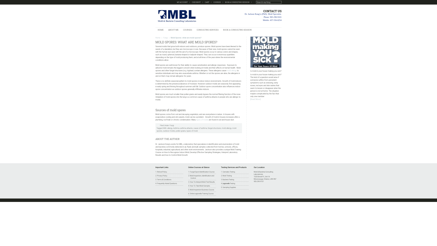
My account (182, 2)
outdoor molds (169, 131)
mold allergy (232, 70)
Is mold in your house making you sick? (266, 71)
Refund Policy (162, 172)
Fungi (172, 125)
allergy (169, 128)
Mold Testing (227, 176)
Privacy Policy (162, 176)
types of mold (192, 131)
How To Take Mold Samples (200, 186)
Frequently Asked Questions (167, 183)
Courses (217, 2)
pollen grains (181, 131)
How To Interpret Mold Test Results (202, 182)
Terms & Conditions (164, 180)
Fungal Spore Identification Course (202, 172)
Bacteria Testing (228, 180)
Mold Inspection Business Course (202, 190)
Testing (229, 183)
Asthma (176, 128)
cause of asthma (200, 128)
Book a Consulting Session (237, 2)
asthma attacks (186, 128)
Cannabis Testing (229, 172)
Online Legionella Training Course (201, 194)
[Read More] (255, 99)
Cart (207, 2)
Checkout (196, 2)
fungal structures (214, 128)
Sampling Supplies (229, 187)
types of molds (202, 120)
